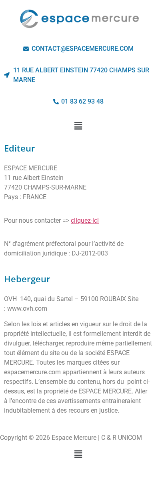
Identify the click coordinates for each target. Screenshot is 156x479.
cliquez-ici (85, 220)
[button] (78, 125)
